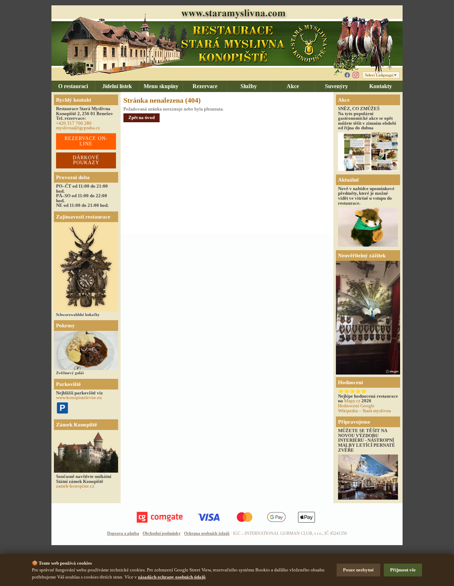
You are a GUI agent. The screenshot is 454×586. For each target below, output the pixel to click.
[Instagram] (356, 75)
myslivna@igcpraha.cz (78, 127)
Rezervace (205, 86)
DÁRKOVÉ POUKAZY (86, 160)
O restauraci (73, 86)
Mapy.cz (352, 400)
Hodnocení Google (356, 405)
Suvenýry (336, 86)
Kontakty (380, 86)
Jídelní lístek (117, 86)
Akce (293, 86)
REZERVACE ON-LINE (86, 141)
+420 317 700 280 (74, 123)
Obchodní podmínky (162, 533)
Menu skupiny (161, 86)
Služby (248, 86)
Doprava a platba (123, 533)
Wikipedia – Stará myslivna (364, 410)
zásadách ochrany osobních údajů (171, 577)
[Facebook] (347, 75)
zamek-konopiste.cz (75, 486)
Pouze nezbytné (358, 569)
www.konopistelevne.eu (79, 397)
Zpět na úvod (141, 117)
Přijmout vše (403, 569)
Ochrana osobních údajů (206, 533)
